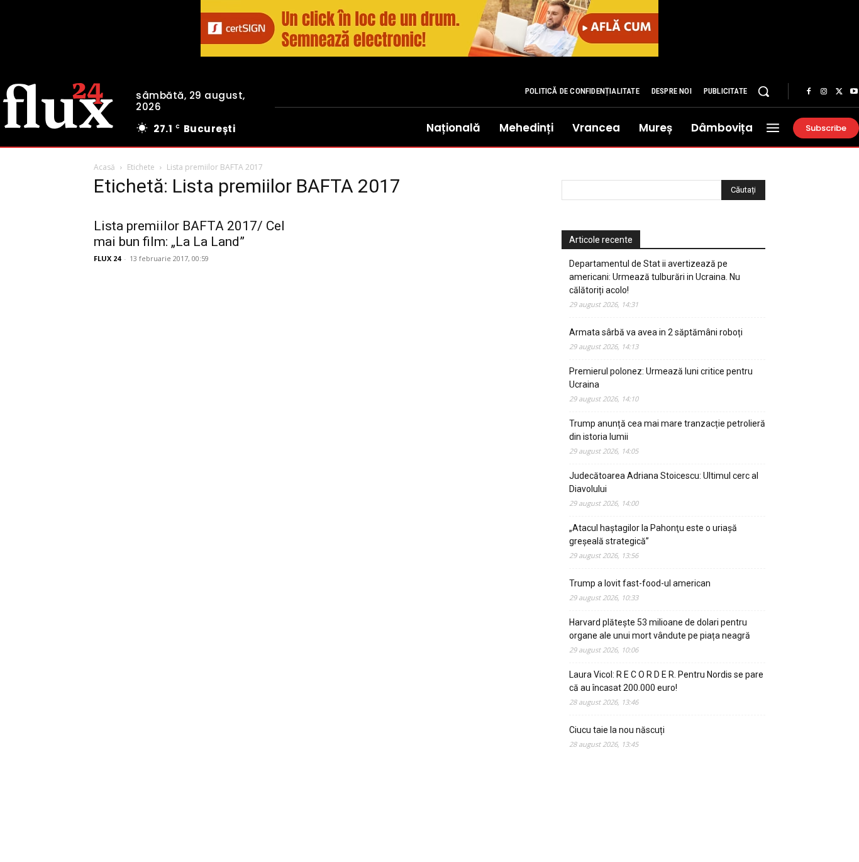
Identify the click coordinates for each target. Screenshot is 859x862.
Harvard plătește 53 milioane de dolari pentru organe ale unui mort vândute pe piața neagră (659, 629)
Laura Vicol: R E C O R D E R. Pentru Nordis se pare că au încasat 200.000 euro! (666, 681)
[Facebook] (808, 91)
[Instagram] (823, 91)
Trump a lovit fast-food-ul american (640, 583)
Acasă (104, 167)
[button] (763, 91)
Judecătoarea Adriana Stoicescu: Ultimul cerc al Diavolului (663, 482)
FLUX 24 (107, 258)
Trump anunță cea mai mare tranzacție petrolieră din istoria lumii (667, 430)
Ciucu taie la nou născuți (617, 730)
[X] (838, 91)
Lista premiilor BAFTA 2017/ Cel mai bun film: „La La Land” (189, 233)
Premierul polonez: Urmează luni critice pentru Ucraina (661, 377)
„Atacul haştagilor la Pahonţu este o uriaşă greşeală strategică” (653, 534)
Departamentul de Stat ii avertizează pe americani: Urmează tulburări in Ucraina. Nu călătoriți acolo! (654, 277)
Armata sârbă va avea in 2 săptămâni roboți (656, 332)
